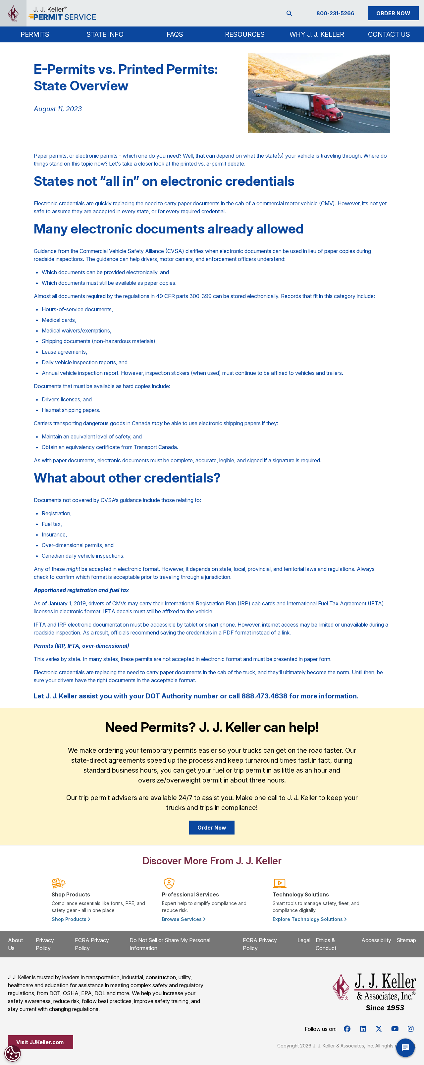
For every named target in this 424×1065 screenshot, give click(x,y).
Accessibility (376, 940)
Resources (245, 34)
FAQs (175, 34)
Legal (303, 940)
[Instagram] (410, 1029)
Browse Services (182, 919)
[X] (379, 1029)
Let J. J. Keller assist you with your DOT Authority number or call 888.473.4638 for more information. (196, 696)
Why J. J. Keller (317, 34)
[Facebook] (347, 1029)
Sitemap (406, 940)
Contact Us (389, 34)
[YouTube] (395, 1029)
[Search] (290, 13)
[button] (35, 34)
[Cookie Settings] (12, 1053)
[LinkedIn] (363, 1029)
